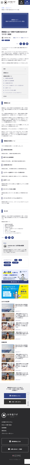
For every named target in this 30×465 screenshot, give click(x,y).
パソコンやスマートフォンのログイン (13, 92)
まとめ (5, 96)
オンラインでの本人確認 (10, 90)
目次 (4, 68)
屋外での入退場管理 (9, 80)
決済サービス (8, 87)
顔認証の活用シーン (8, 76)
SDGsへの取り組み (7, 425)
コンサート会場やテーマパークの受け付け (14, 85)
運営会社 (4, 430)
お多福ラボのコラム (7, 422)
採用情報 (4, 427)
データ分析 (15, 262)
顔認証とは (6, 72)
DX (2, 40)
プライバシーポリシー (8, 433)
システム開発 (7, 262)
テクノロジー (7, 40)
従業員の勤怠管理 (9, 78)
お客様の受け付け (9, 83)
